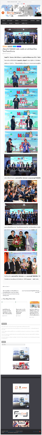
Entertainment (24, 20)
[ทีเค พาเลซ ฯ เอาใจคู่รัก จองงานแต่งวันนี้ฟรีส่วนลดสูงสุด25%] (21, 302)
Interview (33, 20)
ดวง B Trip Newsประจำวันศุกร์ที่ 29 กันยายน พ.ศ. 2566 (30, 291)
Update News (10, 46)
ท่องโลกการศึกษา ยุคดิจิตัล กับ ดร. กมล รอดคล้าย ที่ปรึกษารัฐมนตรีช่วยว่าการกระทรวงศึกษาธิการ (34, 312)
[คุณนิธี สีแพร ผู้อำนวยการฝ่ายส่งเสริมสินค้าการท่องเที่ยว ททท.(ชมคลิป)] (7, 302)
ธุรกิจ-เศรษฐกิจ (9, 20)
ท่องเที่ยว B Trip (24, 23)
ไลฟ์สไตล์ (16, 20)
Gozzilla (9, 53)
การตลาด (14, 46)
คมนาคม (10, 23)
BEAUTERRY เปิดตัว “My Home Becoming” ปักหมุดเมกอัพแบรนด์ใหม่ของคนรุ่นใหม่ (16, 326)
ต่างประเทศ (4, 23)
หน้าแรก (3, 20)
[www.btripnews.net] (21, 5)
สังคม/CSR (17, 23)
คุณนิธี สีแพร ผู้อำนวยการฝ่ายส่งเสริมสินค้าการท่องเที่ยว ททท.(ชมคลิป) (7, 311)
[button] (12, 20)
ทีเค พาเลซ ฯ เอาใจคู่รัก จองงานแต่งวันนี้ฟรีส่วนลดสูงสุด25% (20, 311)
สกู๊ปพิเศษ (38, 20)
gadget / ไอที (5, 46)
